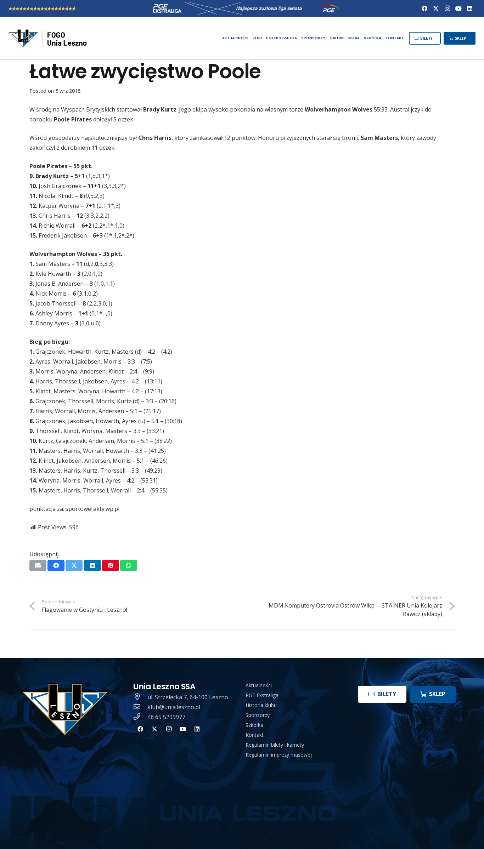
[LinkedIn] (469, 8)
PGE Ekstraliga (262, 695)
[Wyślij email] (37, 565)
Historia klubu (261, 705)
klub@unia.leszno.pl (173, 707)
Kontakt (255, 734)
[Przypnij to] (110, 565)
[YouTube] (458, 8)
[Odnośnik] (48, 38)
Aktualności (259, 685)
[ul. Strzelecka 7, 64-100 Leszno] (140, 697)
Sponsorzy (258, 715)
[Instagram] (447, 8)
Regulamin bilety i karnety (275, 744)
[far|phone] (140, 717)
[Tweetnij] (74, 565)
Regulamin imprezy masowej (279, 754)
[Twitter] (435, 8)
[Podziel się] (55, 565)
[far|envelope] (140, 707)
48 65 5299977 (166, 717)
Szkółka (254, 725)
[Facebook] (424, 8)
